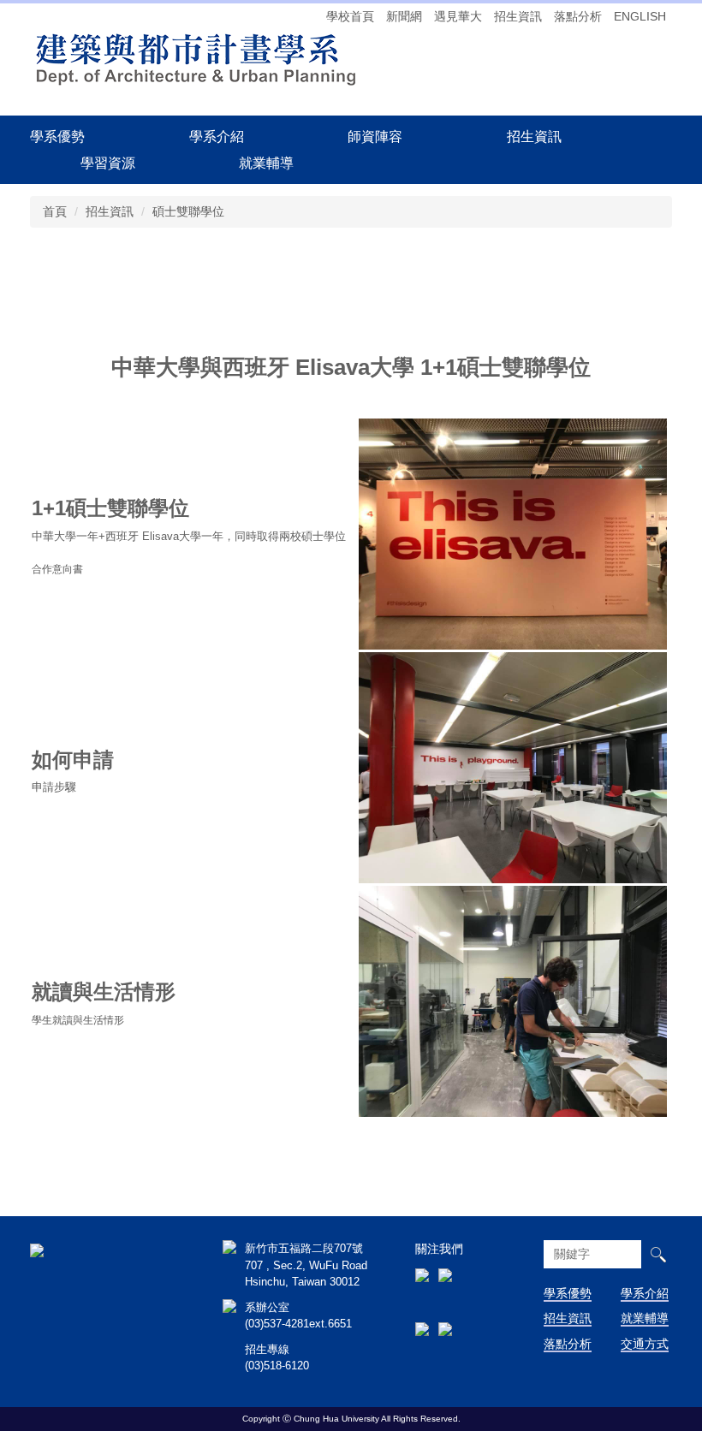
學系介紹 (645, 1293)
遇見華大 (458, 16)
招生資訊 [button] (534, 136)
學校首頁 (350, 16)
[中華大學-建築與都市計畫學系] (37, 1249)
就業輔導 (645, 1318)
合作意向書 (57, 568)
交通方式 (645, 1344)
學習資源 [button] (107, 162)
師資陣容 (375, 136)
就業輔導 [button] (266, 162)
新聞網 (404, 16)
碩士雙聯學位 (188, 211)
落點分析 (578, 16)
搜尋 (657, 1254)
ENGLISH (640, 16)
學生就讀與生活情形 (78, 1019)
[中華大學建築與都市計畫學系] (195, 58)
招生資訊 (518, 16)
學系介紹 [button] (216, 136)
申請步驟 (54, 787)
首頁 (55, 211)
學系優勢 (57, 136)
